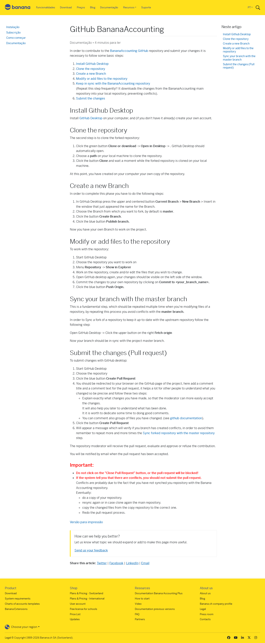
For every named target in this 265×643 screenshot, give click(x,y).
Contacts (205, 619)
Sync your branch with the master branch (239, 58)
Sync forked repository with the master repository (179, 433)
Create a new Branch (91, 74)
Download (66, 7)
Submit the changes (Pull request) (239, 66)
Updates (75, 619)
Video (138, 603)
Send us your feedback (91, 550)
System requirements (17, 598)
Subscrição (13, 32)
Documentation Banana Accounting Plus (159, 593)
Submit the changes (90, 98)
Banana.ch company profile (216, 603)
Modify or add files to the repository (101, 79)
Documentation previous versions (155, 609)
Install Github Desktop (237, 34)
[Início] (17, 8)
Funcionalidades (45, 7)
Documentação (109, 7)
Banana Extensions (16, 609)
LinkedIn (132, 563)
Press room (206, 614)
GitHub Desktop (90, 118)
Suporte (146, 7)
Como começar (16, 37)
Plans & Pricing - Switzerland (86, 593)
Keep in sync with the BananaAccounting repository (113, 83)
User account (78, 603)
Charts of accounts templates (22, 603)
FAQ (137, 614)
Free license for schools (83, 609)
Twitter (102, 563)
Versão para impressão (86, 522)
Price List (75, 614)
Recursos (128, 7)
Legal (203, 609)
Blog (92, 7)
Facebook (116, 563)
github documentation (186, 418)
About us (205, 593)
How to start (142, 598)
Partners (140, 619)
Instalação (12, 27)
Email (145, 563)
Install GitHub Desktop (92, 64)
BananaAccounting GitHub (129, 51)
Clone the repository (90, 69)
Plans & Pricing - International (87, 598)
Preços (81, 7)
